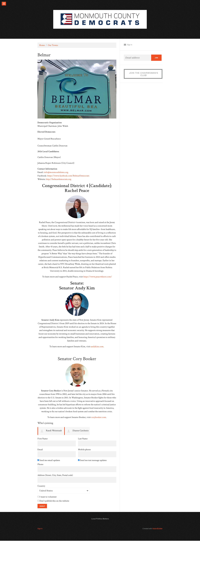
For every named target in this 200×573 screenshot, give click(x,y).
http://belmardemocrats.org (58, 179)
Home (42, 45)
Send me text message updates (93, 460)
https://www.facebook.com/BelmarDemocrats (68, 175)
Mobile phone (84, 449)
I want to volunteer (48, 496)
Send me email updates (50, 460)
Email (40, 449)
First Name (43, 438)
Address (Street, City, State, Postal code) (55, 475)
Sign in (129, 44)
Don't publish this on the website (54, 500)
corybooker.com (98, 417)
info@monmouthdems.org (56, 172)
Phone (40, 464)
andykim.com (97, 346)
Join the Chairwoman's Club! (143, 74)
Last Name (83, 438)
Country (41, 486)
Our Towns (53, 45)
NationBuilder (157, 528)
